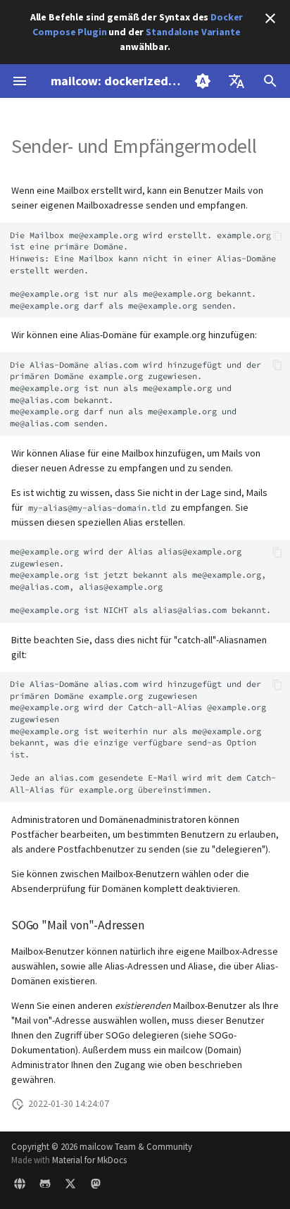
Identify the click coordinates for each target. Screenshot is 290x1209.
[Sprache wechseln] (236, 81)
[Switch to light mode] (203, 81)
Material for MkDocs (89, 1159)
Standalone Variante (193, 31)
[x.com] (70, 1186)
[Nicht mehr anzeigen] (270, 18)
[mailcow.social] (95, 1186)
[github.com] (45, 1186)
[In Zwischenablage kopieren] (277, 235)
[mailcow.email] (19, 1186)
